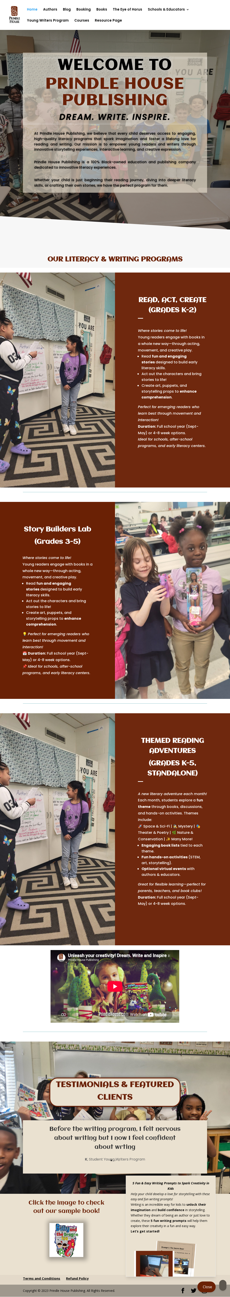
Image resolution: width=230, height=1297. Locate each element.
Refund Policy (77, 1278)
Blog (67, 10)
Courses (81, 21)
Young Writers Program (48, 21)
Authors (50, 10)
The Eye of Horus (127, 10)
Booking (83, 10)
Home (32, 10)
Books (101, 10)
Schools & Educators (166, 10)
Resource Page (108, 21)
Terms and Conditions (41, 1278)
